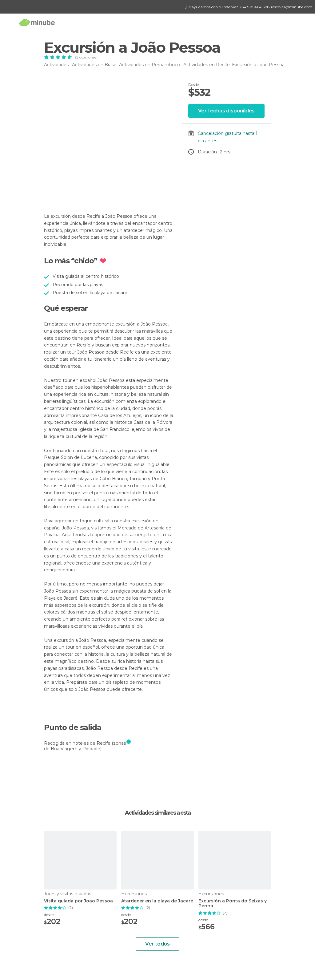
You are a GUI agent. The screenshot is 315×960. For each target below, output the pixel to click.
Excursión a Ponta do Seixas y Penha (232, 903)
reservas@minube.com (291, 7)
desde (49, 914)
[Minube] (37, 22)
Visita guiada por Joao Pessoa (78, 901)
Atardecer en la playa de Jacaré (157, 901)
